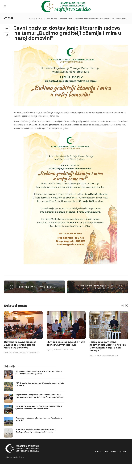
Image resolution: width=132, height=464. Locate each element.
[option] (23, 332)
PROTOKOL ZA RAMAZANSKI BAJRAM (37, 287)
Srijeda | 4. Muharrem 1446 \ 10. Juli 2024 (60, 350)
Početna (32, 18)
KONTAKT (121, 451)
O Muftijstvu (109, 451)
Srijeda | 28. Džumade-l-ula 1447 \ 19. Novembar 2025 (21, 353)
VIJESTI (40, 18)
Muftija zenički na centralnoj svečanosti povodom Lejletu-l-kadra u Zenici (95, 287)
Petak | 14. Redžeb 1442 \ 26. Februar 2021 (103, 355)
